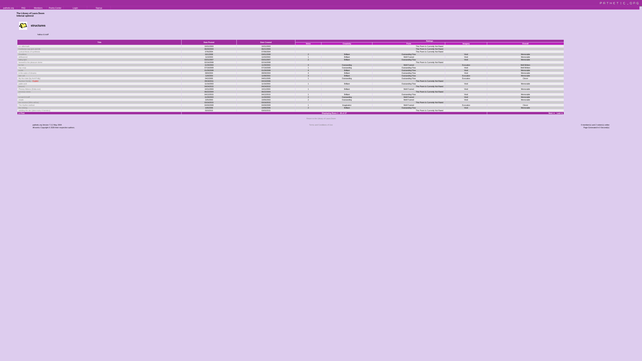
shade (21, 100)
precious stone (25, 92)
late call (22, 76)
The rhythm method (26, 105)
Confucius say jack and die (29, 49)
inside (21, 70)
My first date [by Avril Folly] (29, 78)
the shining (23, 108)
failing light (23, 60)
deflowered (23, 57)
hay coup (22, 68)
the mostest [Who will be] (29, 102)
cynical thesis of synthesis (29, 52)
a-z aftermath (24, 46)
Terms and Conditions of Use (321, 125)
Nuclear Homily (25, 81)
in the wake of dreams (27, 73)
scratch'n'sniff (24, 97)
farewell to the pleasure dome (30, 62)
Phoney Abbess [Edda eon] (29, 89)
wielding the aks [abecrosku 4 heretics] (34, 110)
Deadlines (23, 54)
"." (19, 94)
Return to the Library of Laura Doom (321, 118)
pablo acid (23, 84)
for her (21, 65)
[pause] (22, 86)
